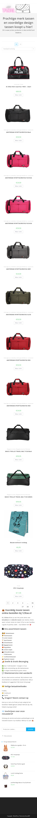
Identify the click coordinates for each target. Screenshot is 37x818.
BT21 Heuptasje (18, 588)
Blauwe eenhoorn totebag (18, 542)
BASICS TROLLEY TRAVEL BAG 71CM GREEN (18, 497)
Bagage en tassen (11, 449)
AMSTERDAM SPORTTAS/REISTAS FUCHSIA (18, 178)
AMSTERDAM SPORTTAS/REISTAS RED (18, 360)
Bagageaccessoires (20, 449)
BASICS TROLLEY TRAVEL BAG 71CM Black (18, 451)
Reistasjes (27, 449)
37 (23, 607)
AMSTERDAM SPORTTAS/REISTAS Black (18, 132)
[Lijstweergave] (20, 44)
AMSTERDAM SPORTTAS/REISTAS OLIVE (18, 314)
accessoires (16, 84)
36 (32, 603)
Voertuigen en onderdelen (10, 130)
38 (28, 607)
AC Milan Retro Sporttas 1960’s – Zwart (18, 87)
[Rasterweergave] (16, 44)
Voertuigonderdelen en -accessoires (25, 130)
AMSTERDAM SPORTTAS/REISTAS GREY (18, 269)
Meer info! (18, 95)
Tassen (21, 84)
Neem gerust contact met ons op (19, 704)
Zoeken (30, 729)
